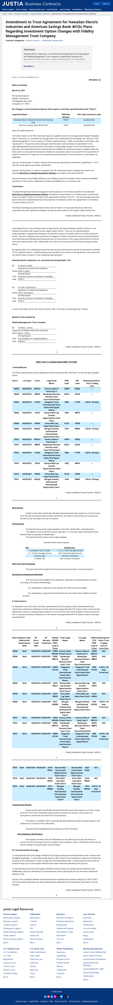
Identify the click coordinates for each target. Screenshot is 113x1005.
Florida (33, 966)
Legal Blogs (61, 955)
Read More (28, 66)
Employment (61, 925)
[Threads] (58, 996)
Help (51, 1001)
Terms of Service (61, 1001)
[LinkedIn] (45, 996)
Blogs (85, 935)
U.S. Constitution (10, 952)
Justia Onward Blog (91, 972)
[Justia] (12, 4)
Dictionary (87, 918)
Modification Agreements (52, 40)
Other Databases (64, 948)
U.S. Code (7, 955)
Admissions (87, 921)
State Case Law (36, 959)
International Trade (64, 932)
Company (44, 1001)
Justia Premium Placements (94, 959)
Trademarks (61, 970)
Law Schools (51, 9)
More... (6, 942)
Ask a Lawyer (22, 9)
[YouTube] (48, 996)
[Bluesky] (61, 996)
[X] (64, 996)
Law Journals (88, 932)
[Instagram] (55, 996)
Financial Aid (88, 925)
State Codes (35, 955)
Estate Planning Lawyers (13, 932)
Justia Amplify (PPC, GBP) (93, 969)
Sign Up (106, 4)
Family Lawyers (9, 935)
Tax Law (59, 939)
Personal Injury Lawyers (13, 939)
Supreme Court (9, 963)
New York (34, 970)
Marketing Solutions (92, 9)
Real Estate (61, 935)
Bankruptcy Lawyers (11, 918)
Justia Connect (21, 1001)
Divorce (33, 925)
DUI (31, 928)
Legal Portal (33, 1001)
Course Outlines (89, 928)
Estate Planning (36, 932)
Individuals (35, 914)
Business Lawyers (10, 921)
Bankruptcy (35, 918)
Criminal (33, 921)
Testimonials (88, 976)
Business (60, 914)
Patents (59, 966)
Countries (60, 973)
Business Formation (64, 918)
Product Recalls (62, 963)
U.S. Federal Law (11, 948)
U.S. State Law (37, 948)
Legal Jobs (60, 952)
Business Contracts (21, 14)
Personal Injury (36, 939)
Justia (4, 14)
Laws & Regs (64, 9)
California (34, 963)
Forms (10, 14)
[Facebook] (51, 996)
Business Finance (32, 40)
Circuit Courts (9, 966)
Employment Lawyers (12, 928)
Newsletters (77, 9)
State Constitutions (38, 952)
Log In (96, 4)
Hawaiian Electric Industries (40, 14)
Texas (32, 973)
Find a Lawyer (8, 9)
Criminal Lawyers (10, 925)
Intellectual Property (64, 928)
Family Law (34, 935)
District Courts (9, 970)
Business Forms (63, 959)
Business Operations (65, 921)
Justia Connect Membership (94, 952)
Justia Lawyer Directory (92, 955)
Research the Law (36, 9)
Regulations (8, 959)
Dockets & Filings (10, 973)
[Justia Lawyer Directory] (67, 996)
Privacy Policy (74, 1001)
